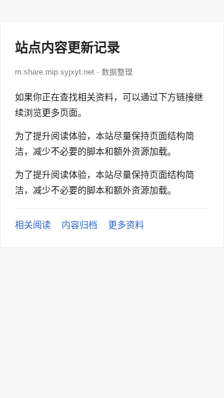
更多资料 (126, 225)
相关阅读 (33, 225)
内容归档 (79, 225)
